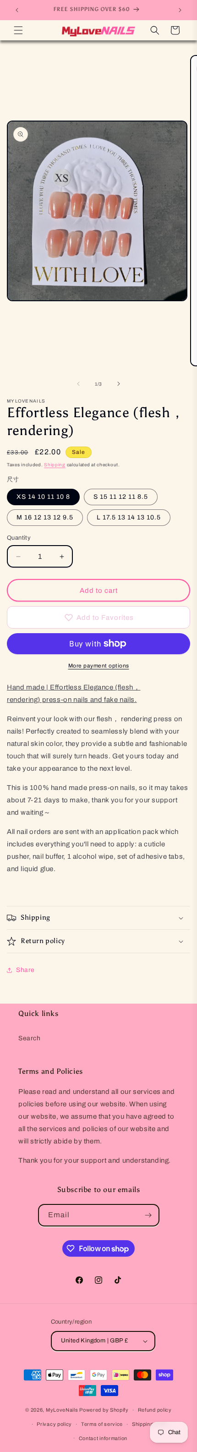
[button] (18, 30)
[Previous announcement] (17, 10)
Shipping (55, 464)
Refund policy (155, 1410)
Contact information (103, 1438)
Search (29, 1038)
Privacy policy (54, 1424)
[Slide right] (119, 384)
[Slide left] (78, 384)
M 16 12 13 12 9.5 (44, 517)
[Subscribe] (148, 1215)
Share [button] (25, 969)
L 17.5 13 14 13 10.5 (129, 517)
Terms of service (102, 1424)
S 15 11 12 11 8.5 (120, 496)
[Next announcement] (180, 10)
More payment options (98, 666)
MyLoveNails (62, 1410)
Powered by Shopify (104, 1410)
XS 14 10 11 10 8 (43, 496)
